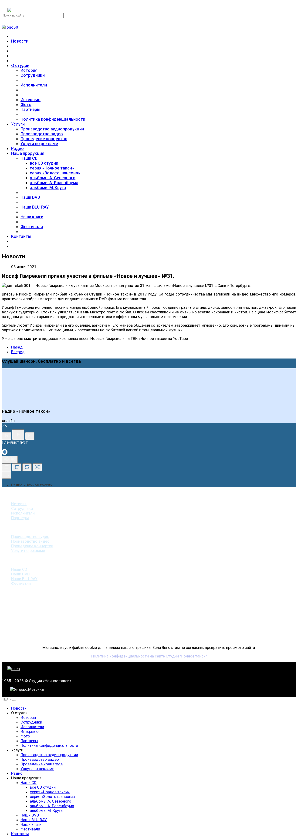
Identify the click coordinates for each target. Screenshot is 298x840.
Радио (17, 148)
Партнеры (30, 109)
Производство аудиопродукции (52, 128)
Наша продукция (27, 153)
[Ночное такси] (10, 27)
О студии (20, 65)
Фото (25, 104)
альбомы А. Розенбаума (54, 182)
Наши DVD (30, 197)
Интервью (30, 99)
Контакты (21, 236)
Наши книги (31, 216)
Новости (19, 41)
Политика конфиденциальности (52, 119)
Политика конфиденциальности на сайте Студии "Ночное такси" (149, 656)
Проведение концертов (43, 138)
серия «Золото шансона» (55, 172)
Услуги (18, 124)
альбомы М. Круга (48, 187)
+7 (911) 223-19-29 (24, 4)
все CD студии (44, 163)
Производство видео (41, 133)
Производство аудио (30, 536)
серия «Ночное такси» (52, 168)
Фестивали (31, 226)
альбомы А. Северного (52, 177)
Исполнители (33, 85)
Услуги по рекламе (39, 143)
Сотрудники (32, 75)
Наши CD (28, 158)
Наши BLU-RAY (34, 207)
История (28, 70)
